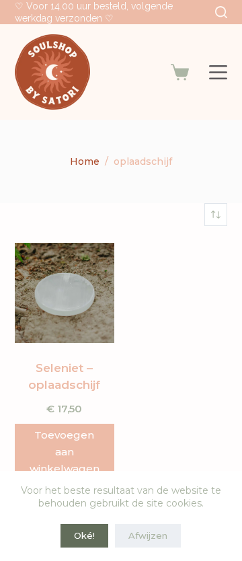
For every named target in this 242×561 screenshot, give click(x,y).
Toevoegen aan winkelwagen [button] (64, 451)
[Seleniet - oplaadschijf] (64, 292)
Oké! (84, 535)
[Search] (221, 12)
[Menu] (218, 72)
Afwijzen (147, 535)
